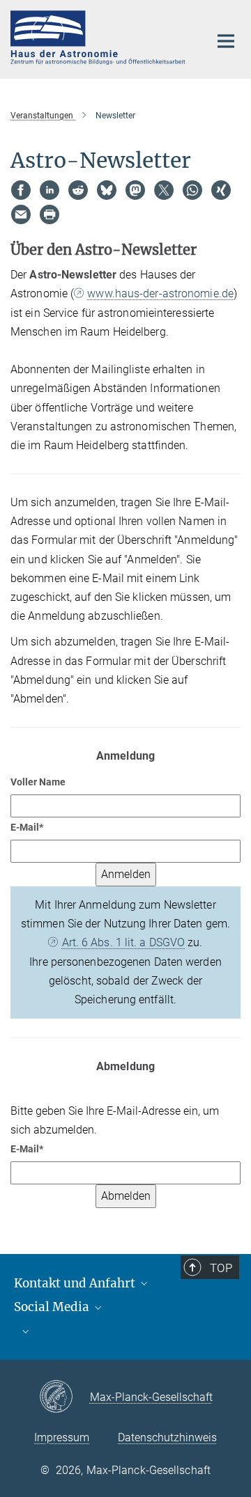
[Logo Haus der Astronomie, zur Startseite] (99, 37)
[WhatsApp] (192, 190)
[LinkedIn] (49, 190)
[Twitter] (163, 190)
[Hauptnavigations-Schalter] (226, 41)
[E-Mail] (20, 214)
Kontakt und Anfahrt (76, 1283)
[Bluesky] (106, 190)
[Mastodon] (135, 190)
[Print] (49, 214)
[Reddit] (78, 190)
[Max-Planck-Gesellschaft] (64, 1397)
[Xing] (221, 190)
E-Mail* (26, 827)
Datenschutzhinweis (167, 1437)
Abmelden (126, 1195)
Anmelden (126, 874)
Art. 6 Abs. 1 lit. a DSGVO (123, 942)
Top (221, 1268)
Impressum (61, 1437)
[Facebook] (20, 190)
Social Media (53, 1307)
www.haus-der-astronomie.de (160, 293)
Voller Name (38, 781)
